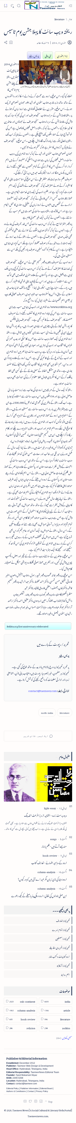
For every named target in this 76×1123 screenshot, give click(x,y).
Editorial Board (46, 1088)
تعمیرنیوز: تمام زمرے (61, 929)
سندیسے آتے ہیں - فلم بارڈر (54, 845)
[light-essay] (50, 807)
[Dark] (12, 6)
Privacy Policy (42, 1091)
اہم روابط (65, 974)
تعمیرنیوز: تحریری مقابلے (59, 947)
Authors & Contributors (16, 1091)
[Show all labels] (64, 1037)
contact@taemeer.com (42, 690)
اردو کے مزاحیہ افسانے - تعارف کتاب (49, 862)
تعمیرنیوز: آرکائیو (63, 965)
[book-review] (50, 855)
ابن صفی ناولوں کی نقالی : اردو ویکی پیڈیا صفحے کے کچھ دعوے (39, 895)
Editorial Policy (12, 1088)
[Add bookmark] (11, 42)
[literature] (64, 712)
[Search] (19, 6)
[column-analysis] (46, 871)
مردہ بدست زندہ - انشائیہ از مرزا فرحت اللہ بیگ (45, 815)
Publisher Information (29, 1088)
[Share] (5, 42)
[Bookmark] (5, 5)
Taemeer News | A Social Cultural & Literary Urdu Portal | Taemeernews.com (42, 1113)
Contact (31, 1091)
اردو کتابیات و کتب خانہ (59, 956)
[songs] (53, 838)
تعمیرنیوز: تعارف (63, 920)
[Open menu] (70, 6)
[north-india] (47, 712)
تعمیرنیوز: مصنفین (62, 938)
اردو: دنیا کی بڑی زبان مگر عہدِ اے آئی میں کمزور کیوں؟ (42, 878)
